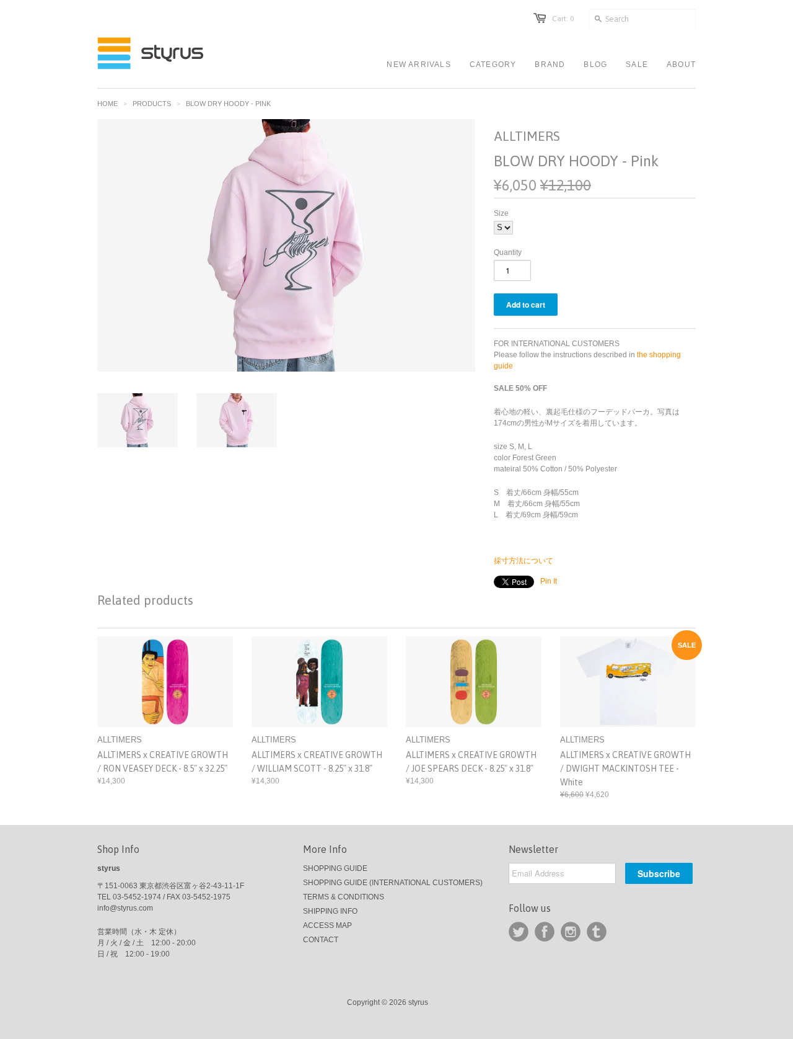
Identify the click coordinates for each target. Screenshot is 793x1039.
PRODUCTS (152, 103)
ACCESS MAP (327, 925)
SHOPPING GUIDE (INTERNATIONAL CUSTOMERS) (393, 882)
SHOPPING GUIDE (335, 868)
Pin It (548, 581)
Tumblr (597, 932)
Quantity (508, 252)
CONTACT (320, 939)
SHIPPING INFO (330, 911)
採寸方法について (523, 560)
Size (501, 213)
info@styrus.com (125, 908)
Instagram (571, 932)
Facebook (544, 932)
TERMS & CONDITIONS (343, 897)
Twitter (518, 932)
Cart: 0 (563, 18)
